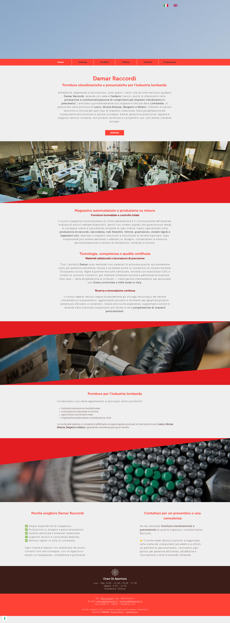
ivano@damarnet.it (106, 602)
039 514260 (107, 599)
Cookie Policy (132, 612)
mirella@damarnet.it (131, 602)
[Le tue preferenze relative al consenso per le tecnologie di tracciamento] (4, 618)
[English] (175, 5)
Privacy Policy (117, 612)
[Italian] (166, 5)
